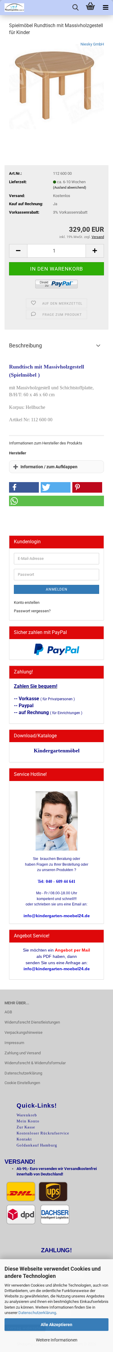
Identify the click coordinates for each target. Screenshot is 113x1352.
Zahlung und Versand (23, 1053)
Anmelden (56, 589)
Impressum (14, 1042)
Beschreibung (25, 345)
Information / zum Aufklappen (48, 466)
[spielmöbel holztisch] (56, 86)
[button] (18, 251)
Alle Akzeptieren (56, 1324)
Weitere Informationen (56, 1340)
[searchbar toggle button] (75, 7)
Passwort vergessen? (32, 611)
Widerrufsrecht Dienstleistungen (32, 1022)
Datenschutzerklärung (37, 1312)
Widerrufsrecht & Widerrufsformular (35, 1063)
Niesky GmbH (92, 44)
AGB (8, 1012)
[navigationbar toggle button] (105, 7)
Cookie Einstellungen (22, 1083)
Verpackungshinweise (23, 1032)
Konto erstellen (26, 602)
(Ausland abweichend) (69, 188)
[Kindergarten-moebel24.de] (12, 7)
